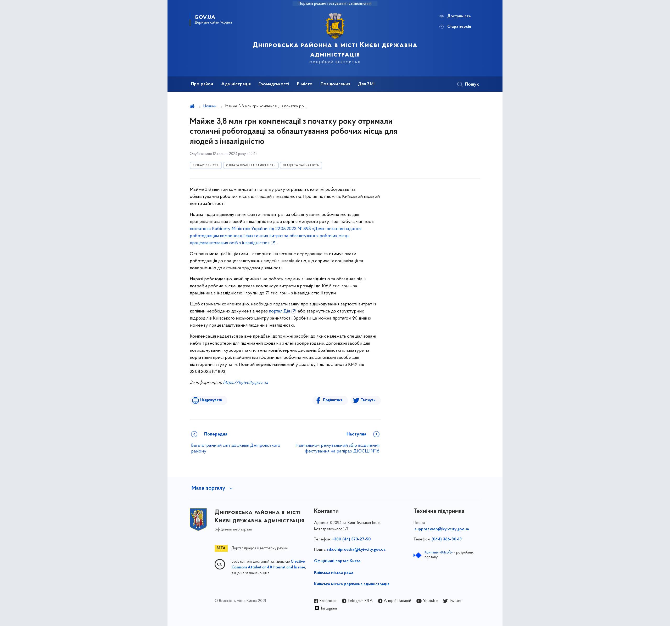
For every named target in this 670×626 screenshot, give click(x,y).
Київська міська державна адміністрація (351, 584)
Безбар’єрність (206, 165)
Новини (209, 106)
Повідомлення (335, 84)
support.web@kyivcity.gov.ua (442, 529)
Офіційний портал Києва (337, 561)
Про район (202, 84)
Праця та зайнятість (301, 165)
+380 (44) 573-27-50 (351, 539)
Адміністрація (236, 84)
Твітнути (368, 400)
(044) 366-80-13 (447, 539)
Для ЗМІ (366, 84)
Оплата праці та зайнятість (251, 165)
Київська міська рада (333, 573)
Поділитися (333, 400)
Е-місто (304, 84)
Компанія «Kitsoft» (439, 553)
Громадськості (274, 84)
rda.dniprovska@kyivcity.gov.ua (356, 549)
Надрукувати (211, 400)
